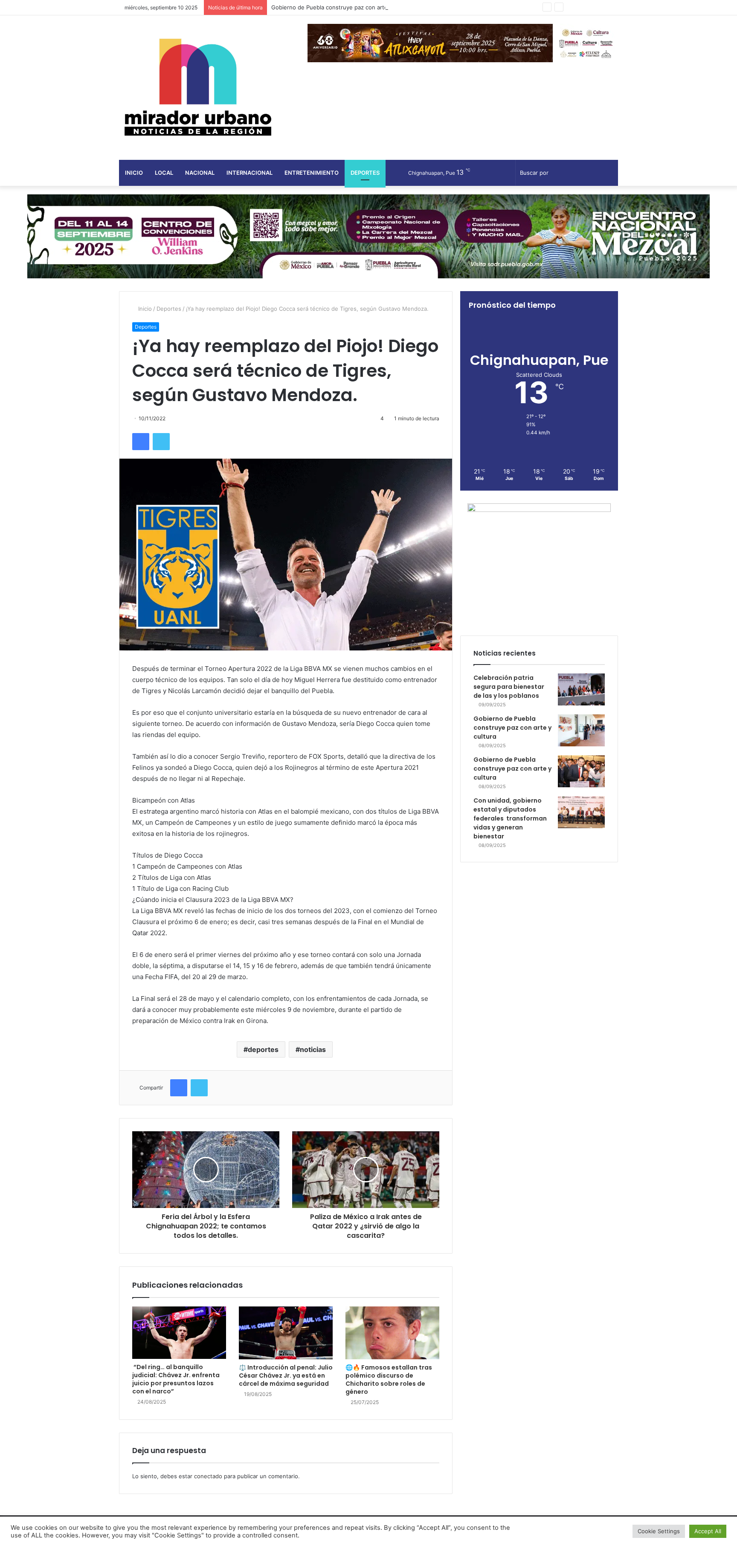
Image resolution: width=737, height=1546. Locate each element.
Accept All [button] (707, 1531)
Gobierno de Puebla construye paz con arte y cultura (341, 7)
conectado (208, 1476)
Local (164, 172)
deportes (263, 1049)
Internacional (249, 172)
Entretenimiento (311, 172)
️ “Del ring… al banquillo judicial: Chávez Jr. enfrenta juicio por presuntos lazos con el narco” (176, 1379)
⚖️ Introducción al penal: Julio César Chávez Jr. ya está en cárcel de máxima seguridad (286, 1375)
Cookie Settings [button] (659, 1531)
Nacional (200, 172)
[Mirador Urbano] (198, 87)
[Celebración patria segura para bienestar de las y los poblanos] (581, 689)
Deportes (365, 172)
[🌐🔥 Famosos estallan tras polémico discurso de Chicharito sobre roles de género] (392, 1332)
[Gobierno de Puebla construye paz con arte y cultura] (581, 730)
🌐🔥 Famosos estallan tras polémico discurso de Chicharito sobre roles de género (388, 1379)
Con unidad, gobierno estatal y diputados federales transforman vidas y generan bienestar (510, 818)
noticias (313, 1049)
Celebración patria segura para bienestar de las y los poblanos (508, 686)
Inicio (134, 172)
